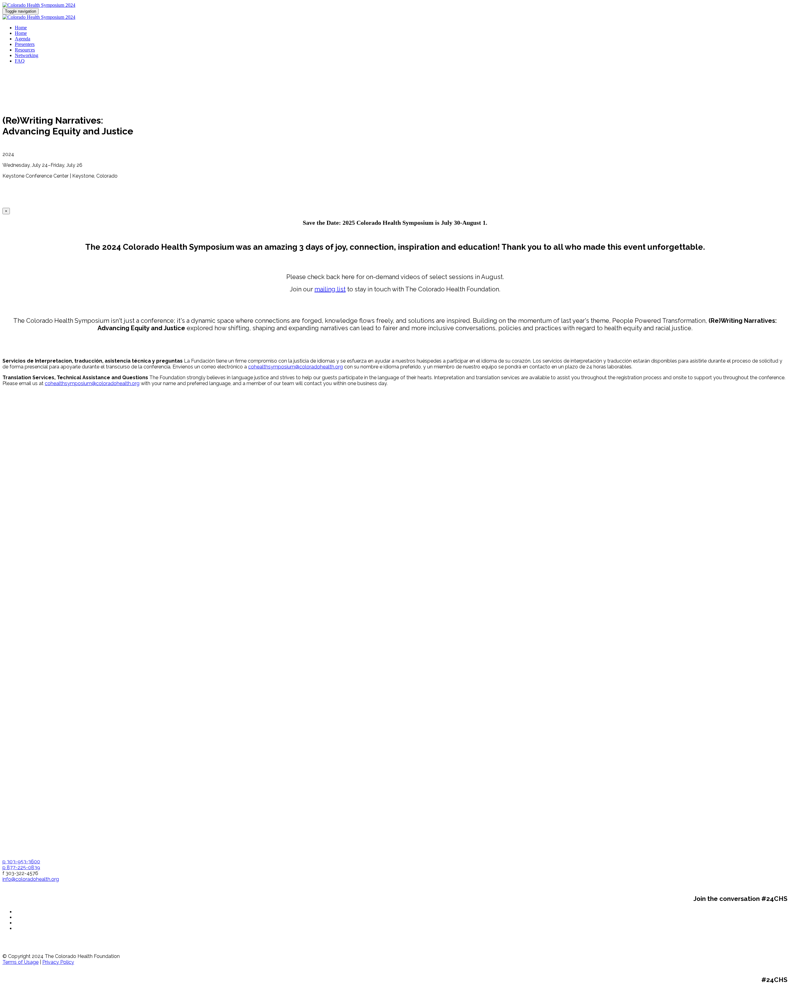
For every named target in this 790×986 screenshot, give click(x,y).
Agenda (22, 38)
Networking (26, 55)
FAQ (20, 61)
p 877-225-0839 (21, 867)
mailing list (330, 289)
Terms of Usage (20, 962)
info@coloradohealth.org (30, 879)
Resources (25, 49)
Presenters (25, 44)
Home (21, 27)
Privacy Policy (58, 962)
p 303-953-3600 (21, 862)
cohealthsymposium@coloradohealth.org (295, 367)
